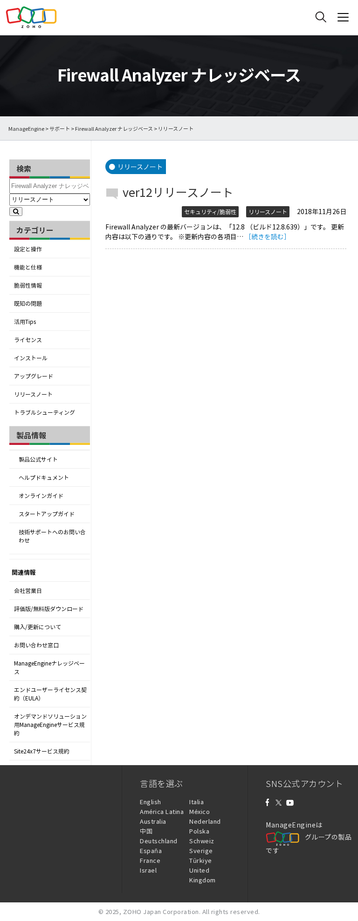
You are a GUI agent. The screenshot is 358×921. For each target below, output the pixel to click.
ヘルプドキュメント (44, 477)
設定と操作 (28, 249)
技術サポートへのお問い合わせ (52, 536)
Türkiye (200, 860)
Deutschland (159, 840)
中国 (146, 831)
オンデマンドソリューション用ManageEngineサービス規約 (50, 724)
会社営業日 (28, 590)
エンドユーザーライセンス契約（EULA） (50, 694)
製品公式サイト (38, 459)
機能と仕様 (28, 267)
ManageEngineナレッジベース (49, 667)
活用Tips (25, 321)
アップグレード (33, 376)
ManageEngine (26, 129)
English (150, 801)
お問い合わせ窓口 (36, 645)
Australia (153, 821)
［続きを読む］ (267, 236)
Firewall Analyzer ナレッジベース (114, 129)
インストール (31, 358)
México (199, 811)
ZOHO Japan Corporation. (162, 911)
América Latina (162, 811)
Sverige (201, 850)
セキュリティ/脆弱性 (210, 212)
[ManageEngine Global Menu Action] (343, 17)
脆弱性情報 (28, 285)
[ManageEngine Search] (320, 17)
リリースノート (33, 394)
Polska (199, 831)
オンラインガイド (41, 495)
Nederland (205, 821)
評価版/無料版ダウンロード (48, 609)
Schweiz (201, 840)
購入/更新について (37, 627)
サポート (59, 129)
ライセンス (28, 340)
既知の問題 (28, 303)
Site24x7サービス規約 (41, 751)
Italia (196, 801)
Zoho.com (31, 17)
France (150, 860)
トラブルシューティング (44, 412)
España (151, 850)
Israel (148, 870)
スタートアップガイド (47, 514)
